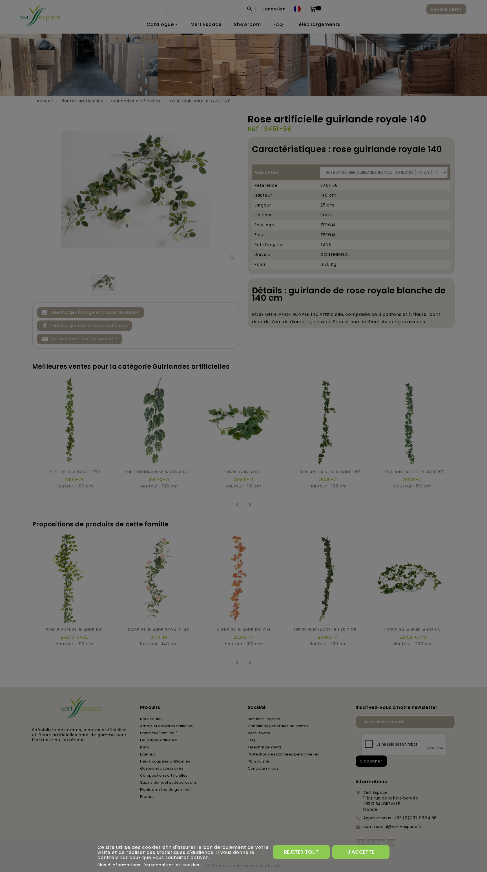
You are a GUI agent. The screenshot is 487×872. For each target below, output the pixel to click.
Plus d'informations (120, 865)
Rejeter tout (301, 851)
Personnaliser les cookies (171, 865)
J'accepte (360, 851)
